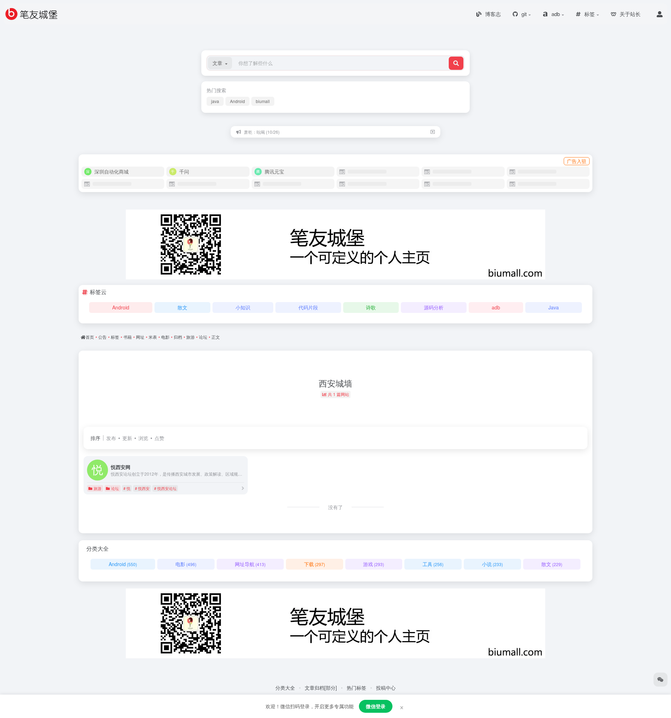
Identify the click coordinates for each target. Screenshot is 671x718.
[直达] (242, 488)
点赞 (159, 437)
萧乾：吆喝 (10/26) (262, 132)
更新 (127, 437)
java (215, 101)
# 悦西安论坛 (165, 488)
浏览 (143, 437)
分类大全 (285, 687)
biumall (263, 101)
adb (496, 307)
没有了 (335, 507)
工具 (433, 564)
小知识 (243, 307)
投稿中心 (386, 687)
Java (553, 307)
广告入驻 (576, 160)
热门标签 (356, 687)
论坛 (115, 488)
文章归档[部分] (321, 687)
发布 (111, 437)
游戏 (373, 564)
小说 (492, 564)
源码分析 (433, 307)
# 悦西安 (142, 488)
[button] (220, 63)
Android (237, 101)
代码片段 (308, 307)
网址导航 (250, 564)
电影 (185, 564)
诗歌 (371, 307)
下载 (314, 564)
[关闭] (433, 131)
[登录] (659, 14)
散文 (182, 307)
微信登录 (375, 706)
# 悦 (126, 488)
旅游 (97, 488)
